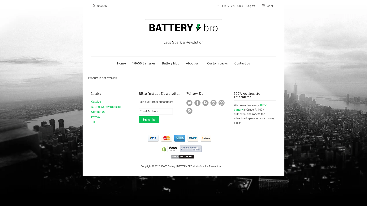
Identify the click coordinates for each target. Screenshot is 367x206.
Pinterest (221, 103)
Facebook (197, 103)
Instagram (213, 103)
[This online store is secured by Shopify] (169, 152)
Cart (270, 6)
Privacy (95, 117)
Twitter (189, 103)
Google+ (189, 111)
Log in (250, 6)
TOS (94, 122)
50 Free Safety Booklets (106, 107)
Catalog (96, 101)
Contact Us (98, 111)
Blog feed (205, 103)
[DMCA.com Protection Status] (182, 158)
